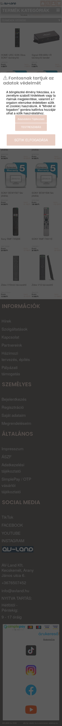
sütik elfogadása (31, 139)
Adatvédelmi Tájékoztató (31, 119)
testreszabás (31, 127)
